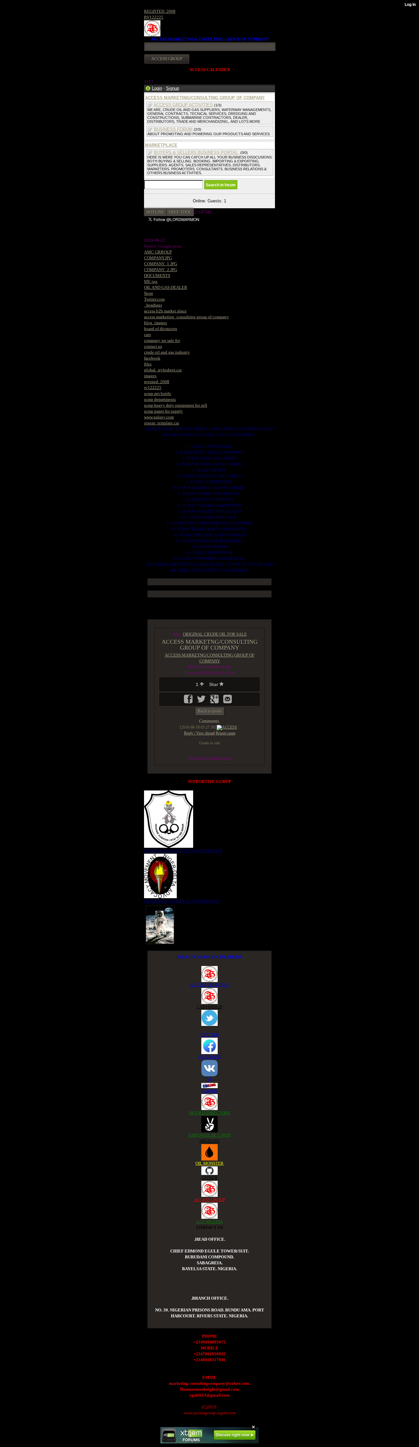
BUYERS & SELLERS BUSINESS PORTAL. (196, 152)
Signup (172, 88)
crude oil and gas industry (167, 352)
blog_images (155, 322)
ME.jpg (150, 281)
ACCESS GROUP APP (209, 984)
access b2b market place (165, 310)
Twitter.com (154, 299)
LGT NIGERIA (209, 1221)
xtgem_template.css (161, 422)
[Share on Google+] (215, 701)
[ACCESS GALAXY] (160, 924)
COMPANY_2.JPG (160, 269)
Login (157, 88)
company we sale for (162, 340)
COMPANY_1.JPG (160, 263)
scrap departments (160, 399)
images (150, 375)
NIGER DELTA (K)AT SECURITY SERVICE (183, 850)
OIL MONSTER (209, 1163)
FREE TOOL (180, 212)
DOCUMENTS (157, 275)
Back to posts (210, 711)
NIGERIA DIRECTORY (209, 1112)
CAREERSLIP (209, 1006)
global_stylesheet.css (163, 369)
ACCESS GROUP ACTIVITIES (183, 104)
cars (147, 334)
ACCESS (229, 727)
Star (214, 684)
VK (209, 1079)
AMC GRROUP (158, 252)
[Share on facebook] (189, 701)
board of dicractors (160, 328)
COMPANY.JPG (158, 257)
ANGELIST (209, 1141)
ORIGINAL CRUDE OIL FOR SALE (215, 634)
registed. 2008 (156, 381)
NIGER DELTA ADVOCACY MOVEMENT (182, 901)
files (148, 364)
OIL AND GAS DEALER (165, 287)
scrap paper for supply (163, 411)
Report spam (225, 733)
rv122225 (152, 387)
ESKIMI (209, 1090)
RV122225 (153, 17)
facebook (152, 358)
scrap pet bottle (157, 393)
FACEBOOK (209, 1056)
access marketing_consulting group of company (186, 316)
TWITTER (209, 1034)
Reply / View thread (199, 733)
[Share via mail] (227, 701)
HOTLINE (155, 212)
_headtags (153, 305)
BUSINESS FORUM (173, 129)
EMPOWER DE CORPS (210, 1135)
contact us (153, 346)
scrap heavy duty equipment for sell (175, 405)
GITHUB (209, 1177)
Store (148, 293)
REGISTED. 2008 (159, 11)
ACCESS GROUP (209, 1199)
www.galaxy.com (159, 417)
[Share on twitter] (202, 701)
